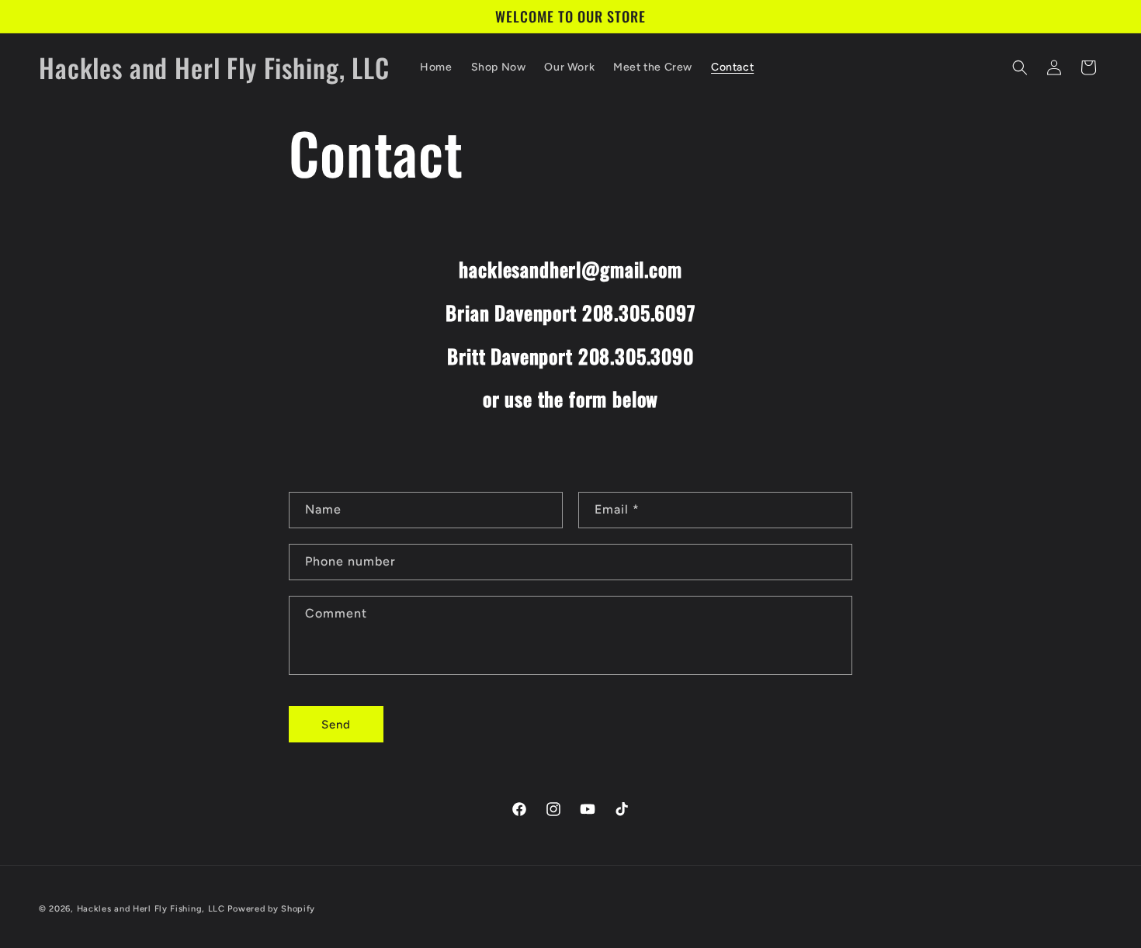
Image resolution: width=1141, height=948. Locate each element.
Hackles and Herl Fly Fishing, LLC (151, 909)
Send (336, 725)
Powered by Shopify (271, 909)
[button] (1020, 67)
